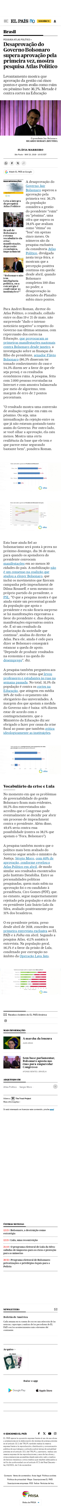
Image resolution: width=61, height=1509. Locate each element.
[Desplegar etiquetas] (55, 1086)
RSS (31, 1483)
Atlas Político (10, 1087)
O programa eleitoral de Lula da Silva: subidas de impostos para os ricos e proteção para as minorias (29, 1250)
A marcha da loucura (37, 1039)
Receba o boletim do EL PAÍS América (27, 1014)
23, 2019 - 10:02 (35, 155)
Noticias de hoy (47, 1483)
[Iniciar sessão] (55, 21)
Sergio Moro (25, 1087)
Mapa (29, 1479)
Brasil (9, 32)
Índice (36, 1483)
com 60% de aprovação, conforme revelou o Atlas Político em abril (28, 862)
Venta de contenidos (22, 1476)
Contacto (8, 1476)
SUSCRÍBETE (44, 21)
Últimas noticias (13, 1224)
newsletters (11, 1309)
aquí (52, 1109)
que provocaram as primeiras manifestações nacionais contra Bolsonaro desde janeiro (29, 342)
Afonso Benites (30, 1072)
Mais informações (11, 1102)
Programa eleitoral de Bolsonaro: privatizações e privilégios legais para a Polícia (26, 1263)
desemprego (12, 660)
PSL (6, 597)
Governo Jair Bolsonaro (35, 188)
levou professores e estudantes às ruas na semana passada (29, 678)
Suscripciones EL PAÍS (43, 1479)
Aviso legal (36, 1476)
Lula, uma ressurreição (24, 1240)
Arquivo (8, 1349)
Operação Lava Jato (34, 956)
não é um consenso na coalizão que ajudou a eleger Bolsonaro (29, 572)
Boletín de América (15, 1317)
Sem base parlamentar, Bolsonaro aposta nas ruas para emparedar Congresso (39, 1063)
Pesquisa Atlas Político (16, 40)
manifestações (14, 563)
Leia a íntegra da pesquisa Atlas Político (12, 204)
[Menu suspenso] (6, 21)
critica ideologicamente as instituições (29, 731)
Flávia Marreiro (30, 149)
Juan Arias (28, 1043)
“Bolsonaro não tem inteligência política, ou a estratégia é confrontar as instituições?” (13, 284)
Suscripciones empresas (17, 1483)
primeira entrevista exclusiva (25, 931)
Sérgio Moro (24, 858)
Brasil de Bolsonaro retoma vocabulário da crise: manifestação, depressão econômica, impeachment (12, 241)
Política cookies (49, 1476)
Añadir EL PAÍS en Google (20, 172)
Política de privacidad (16, 1479)
